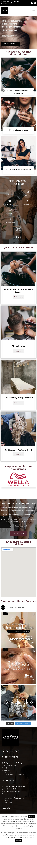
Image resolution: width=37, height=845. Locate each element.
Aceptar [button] (31, 816)
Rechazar (18, 840)
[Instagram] (35, 3)
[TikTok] (17, 751)
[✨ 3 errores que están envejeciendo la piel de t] (18, 666)
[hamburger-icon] (34, 10)
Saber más (18, 175)
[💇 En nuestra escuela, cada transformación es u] (18, 703)
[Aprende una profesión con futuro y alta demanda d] (18, 630)
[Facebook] (32, 3)
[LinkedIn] (12, 751)
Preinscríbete (18, 297)
